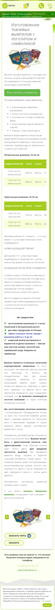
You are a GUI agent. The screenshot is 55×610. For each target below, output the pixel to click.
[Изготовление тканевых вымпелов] (27, 517)
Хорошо (47, 605)
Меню (11, 5)
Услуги (13, 14)
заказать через (18, 535)
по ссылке (46, 601)
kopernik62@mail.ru (27, 570)
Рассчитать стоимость (22, 92)
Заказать (14, 542)
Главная (5, 14)
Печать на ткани (25, 14)
